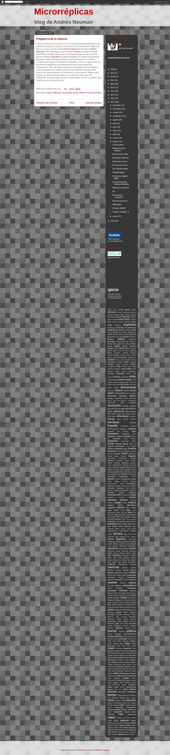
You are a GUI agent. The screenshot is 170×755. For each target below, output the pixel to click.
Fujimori (110, 454)
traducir (110, 703)
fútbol (124, 453)
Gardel (127, 461)
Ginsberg (125, 465)
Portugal (117, 634)
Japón (130, 512)
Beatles (126, 337)
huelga (133, 495)
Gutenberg (126, 479)
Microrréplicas (63, 11)
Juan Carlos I (125, 517)
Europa (132, 429)
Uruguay (111, 710)
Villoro (110, 721)
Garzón (117, 463)
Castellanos (132, 357)
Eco (122, 403)
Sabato (133, 660)
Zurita (132, 734)
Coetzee (111, 374)
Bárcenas (132, 332)
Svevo (122, 687)
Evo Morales (123, 431)
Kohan (117, 529)
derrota (133, 390)
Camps (116, 355)
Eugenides (123, 429)
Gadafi (110, 456)
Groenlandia (131, 474)
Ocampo (117, 600)
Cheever (125, 364)
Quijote (133, 641)
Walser (116, 725)
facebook (125, 434)
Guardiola (111, 476)
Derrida (126, 390)
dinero (133, 395)
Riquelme (111, 653)
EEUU (133, 408)
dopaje (110, 398)
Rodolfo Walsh (113, 655)
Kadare (119, 524)
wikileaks (132, 728)
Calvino (110, 355)
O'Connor (132, 598)
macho (121, 549)
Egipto (110, 411)
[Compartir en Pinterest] (79, 89)
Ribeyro (111, 651)
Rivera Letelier (120, 653)
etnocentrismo (113, 429)
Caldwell (133, 353)
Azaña (110, 332)
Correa (110, 377)
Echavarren (132, 401)
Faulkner (119, 436)
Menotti (118, 570)
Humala (121, 497)
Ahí (113, 191)
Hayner (133, 481)
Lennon (111, 537)
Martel (134, 560)
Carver (115, 357)
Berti (127, 342)
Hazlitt (122, 484)
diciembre (117, 105)
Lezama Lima (125, 537)
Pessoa (126, 621)
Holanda (111, 493)
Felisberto (116, 439)
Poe (134, 628)
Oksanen (128, 600)
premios (98, 93)
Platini (128, 628)
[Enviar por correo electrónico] (70, 89)
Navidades (112, 591)
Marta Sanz (126, 560)
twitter (121, 705)
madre (132, 548)
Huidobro (111, 497)
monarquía (131, 575)
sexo (116, 673)
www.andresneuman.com (119, 58)
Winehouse (122, 730)
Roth (126, 658)
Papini (133, 610)
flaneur (125, 444)
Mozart (125, 580)
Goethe (122, 467)
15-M (121, 310)
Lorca (133, 541)
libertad (110, 539)
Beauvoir (133, 337)
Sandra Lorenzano (114, 664)
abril (115, 134)
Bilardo (110, 344)
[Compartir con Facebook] (77, 89)
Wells (134, 725)
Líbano (133, 537)
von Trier (120, 723)
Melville (133, 564)
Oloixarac (127, 602)
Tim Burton (132, 695)
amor (127, 319)
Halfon (125, 481)
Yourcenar (132, 732)
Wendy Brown (119, 728)
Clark (134, 369)
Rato (134, 644)
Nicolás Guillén (113, 595)
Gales (116, 456)
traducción (130, 700)
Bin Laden (117, 344)
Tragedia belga (118, 172)
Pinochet (132, 623)
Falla (134, 434)
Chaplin (111, 364)
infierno (110, 505)
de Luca (133, 384)
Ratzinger (111, 646)
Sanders (133, 662)
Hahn (109, 481)
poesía (112, 631)
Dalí (134, 380)
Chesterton (111, 366)
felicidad (127, 436)
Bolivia (124, 346)
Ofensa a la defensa (120, 188)
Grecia (124, 474)
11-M (110, 310)
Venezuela (132, 714)
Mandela (133, 551)
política (131, 631)
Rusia (127, 660)
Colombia (120, 373)
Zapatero (121, 734)
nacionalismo (129, 585)
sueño (110, 687)
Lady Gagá (131, 529)
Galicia (123, 456)
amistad (120, 319)
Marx (114, 562)
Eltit (123, 414)
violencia (124, 720)
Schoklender (117, 669)
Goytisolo (111, 472)
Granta (113, 474)
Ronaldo (132, 655)
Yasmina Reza (123, 732)
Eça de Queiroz (119, 401)
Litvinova (118, 542)
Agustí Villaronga (54, 93)
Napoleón (119, 588)
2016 (113, 84)
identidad (112, 500)
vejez (121, 714)
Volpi (115, 723)
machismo (113, 548)
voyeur (133, 723)
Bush (110, 353)
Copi (134, 374)
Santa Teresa (127, 664)
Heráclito (111, 488)
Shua (115, 676)
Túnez (116, 705)
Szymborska (131, 687)
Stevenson (116, 685)
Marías (126, 558)
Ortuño (114, 605)
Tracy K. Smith (120, 700)
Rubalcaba (112, 660)
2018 (113, 76)
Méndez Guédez (129, 568)
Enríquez (133, 416)
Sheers (133, 673)
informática (131, 505)
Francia (132, 448)
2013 (113, 95)
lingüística (121, 539)
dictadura (123, 396)
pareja (118, 612)
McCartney (132, 562)
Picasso (111, 623)
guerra (75, 93)
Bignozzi (133, 342)
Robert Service (131, 653)
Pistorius (117, 626)
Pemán (124, 617)
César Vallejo (123, 362)
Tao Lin (118, 689)
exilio (134, 431)
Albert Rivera (125, 315)
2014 (113, 91)
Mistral (118, 575)
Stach (121, 683)
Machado (132, 546)
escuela (133, 423)
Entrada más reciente (46, 103)
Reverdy (119, 648)
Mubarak (132, 580)
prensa (118, 636)
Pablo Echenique (113, 607)
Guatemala (123, 476)
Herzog (110, 490)
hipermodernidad (121, 490)
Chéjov (133, 364)
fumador (117, 454)
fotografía (118, 449)
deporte (119, 390)
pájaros (117, 610)
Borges (110, 348)
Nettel (110, 593)
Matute (124, 562)
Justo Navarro (131, 521)
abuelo (127, 310)
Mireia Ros (111, 575)
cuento (120, 379)
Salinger (115, 662)
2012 (113, 98)
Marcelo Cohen (129, 555)
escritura (113, 422)
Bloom (128, 344)
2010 (113, 221)
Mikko (126, 573)
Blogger (106, 750)
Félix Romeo (130, 439)
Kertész (120, 526)
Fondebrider (119, 446)
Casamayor (122, 357)
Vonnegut (126, 723)
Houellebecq (125, 495)
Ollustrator (81, 750)
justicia (122, 521)
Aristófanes (111, 328)
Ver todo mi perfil (126, 48)
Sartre (134, 667)
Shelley (110, 676)
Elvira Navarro (131, 414)
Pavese (119, 614)
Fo (135, 444)
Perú (119, 621)
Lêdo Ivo (127, 534)
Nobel (133, 595)
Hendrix (111, 486)
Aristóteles (120, 328)
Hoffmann (132, 490)
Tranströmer (117, 703)
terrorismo (131, 692)
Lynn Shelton (113, 546)
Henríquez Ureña (120, 486)
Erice (119, 419)
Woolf (114, 732)
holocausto (112, 495)
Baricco (115, 334)
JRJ (118, 517)
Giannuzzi (117, 465)
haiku (117, 481)
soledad (126, 678)
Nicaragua (122, 593)
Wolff (128, 730)
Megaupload (123, 564)
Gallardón (132, 456)
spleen (115, 683)
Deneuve (111, 390)
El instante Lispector (120, 158)
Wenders (111, 728)
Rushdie (120, 660)
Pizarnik (126, 626)
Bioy (123, 344)
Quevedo (126, 641)
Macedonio (123, 546)
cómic (128, 374)
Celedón (127, 360)
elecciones (119, 411)
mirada (132, 572)
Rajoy (127, 643)
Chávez (118, 364)
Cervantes (112, 362)
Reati (134, 646)
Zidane (127, 734)
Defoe (110, 388)
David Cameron (130, 382)
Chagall (133, 362)
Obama (110, 600)
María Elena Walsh (115, 558)
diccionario (112, 396)
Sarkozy (128, 667)
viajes (111, 717)
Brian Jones (117, 351)
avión (133, 330)
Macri (126, 549)
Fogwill (110, 446)
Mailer (118, 551)
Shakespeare (124, 673)
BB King (120, 337)
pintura (110, 626)
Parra (125, 612)
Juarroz (133, 519)
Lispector (111, 542)
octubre (116, 112)
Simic (126, 676)
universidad (119, 707)
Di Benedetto (120, 393)
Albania (116, 315)
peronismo (112, 621)
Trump (133, 703)
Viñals (116, 721)
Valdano (124, 710)
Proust (116, 639)
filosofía (118, 444)
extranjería (113, 433)
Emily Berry (112, 416)
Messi (133, 570)
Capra (128, 355)
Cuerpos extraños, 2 (120, 212)
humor (132, 497)
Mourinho (119, 580)
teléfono (132, 689)
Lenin (134, 534)
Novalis (116, 598)
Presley (125, 636)
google (127, 470)
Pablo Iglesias (124, 607)
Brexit (110, 351)
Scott (109, 671)
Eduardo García (114, 409)
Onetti (133, 602)
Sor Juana (126, 680)
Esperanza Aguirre (128, 426)
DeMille (116, 388)
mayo (115, 130)
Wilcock (111, 730)
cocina (124, 371)
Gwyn (133, 479)
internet (120, 507)
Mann (110, 553)
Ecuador (125, 406)
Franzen (120, 451)
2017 (113, 80)
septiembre (117, 116)
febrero (116, 141)
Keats (114, 526)
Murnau (123, 583)
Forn (127, 446)
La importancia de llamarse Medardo (120, 183)
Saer (109, 662)
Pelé (117, 617)
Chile (118, 366)
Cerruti (133, 360)
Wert (126, 728)
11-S (115, 310)
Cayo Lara (119, 360)
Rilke (126, 651)
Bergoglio (111, 342)
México (111, 572)
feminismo (113, 441)
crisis (132, 376)
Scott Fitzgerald (117, 671)
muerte (112, 582)
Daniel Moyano (113, 382)
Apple (110, 325)
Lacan (123, 529)
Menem (111, 570)
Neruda (133, 591)
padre (110, 609)
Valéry (130, 710)
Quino (110, 644)
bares (110, 334)
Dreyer (125, 398)
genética (125, 463)
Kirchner (128, 526)
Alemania (126, 317)
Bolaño (117, 346)
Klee (134, 526)
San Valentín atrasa (120, 169)
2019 (113, 73)
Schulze (125, 669)
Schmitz (110, 669)
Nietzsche (122, 595)
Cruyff (110, 380)
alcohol (118, 317)
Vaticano (111, 714)
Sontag (118, 680)
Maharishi (111, 551)
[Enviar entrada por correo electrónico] (65, 89)
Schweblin (132, 669)
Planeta (110, 628)
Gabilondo (132, 454)
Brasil (122, 348)
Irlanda (133, 508)
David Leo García (114, 384)
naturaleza (131, 588)
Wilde (116, 730)
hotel (119, 495)
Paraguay (111, 612)
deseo (111, 393)
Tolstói (122, 698)
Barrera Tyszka (124, 334)
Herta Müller (131, 488)
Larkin (110, 534)
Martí (109, 562)
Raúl (118, 646)
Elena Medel (130, 411)
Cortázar (116, 377)
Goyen (133, 470)
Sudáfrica (132, 685)
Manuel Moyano (119, 553)
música (132, 582)
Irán (127, 508)
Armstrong (132, 328)
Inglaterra (111, 508)
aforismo (112, 312)
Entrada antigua (94, 103)
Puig (109, 641)
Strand (124, 685)
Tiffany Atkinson (122, 695)
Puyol (119, 641)
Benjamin (132, 339)
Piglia (117, 623)
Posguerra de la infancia (51, 38)
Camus (122, 355)
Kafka (125, 524)
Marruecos (117, 560)
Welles (128, 725)
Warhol (122, 725)
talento (110, 689)
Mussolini (111, 586)
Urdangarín (131, 707)
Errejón (125, 419)
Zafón (110, 734)
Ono (109, 605)
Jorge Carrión (119, 515)
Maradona (117, 555)
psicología (123, 639)
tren (124, 703)
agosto (116, 120)
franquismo (112, 451)
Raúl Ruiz (126, 646)
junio (115, 127)
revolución (127, 648)
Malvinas (125, 551)
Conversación (118, 145)
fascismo (111, 436)
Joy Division (112, 517)
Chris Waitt (132, 366)
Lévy (116, 537)
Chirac (124, 366)
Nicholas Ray (131, 593)
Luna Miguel (131, 544)
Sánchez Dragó (124, 662)
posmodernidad (129, 634)
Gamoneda (111, 458)
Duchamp (132, 398)
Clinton (110, 371)
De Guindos (125, 384)
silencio (120, 676)
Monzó (121, 577)
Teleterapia (116, 204)
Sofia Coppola (114, 678)
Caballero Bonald (121, 353)
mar (109, 555)
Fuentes (133, 451)
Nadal (110, 588)
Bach (120, 332)
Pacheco (133, 607)
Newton (115, 593)
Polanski (122, 631)
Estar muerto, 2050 (120, 154)
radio (121, 644)
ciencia (123, 369)
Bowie (116, 348)
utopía (117, 709)
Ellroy (110, 414)
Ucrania (133, 705)
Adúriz (133, 310)
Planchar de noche (120, 201)
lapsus (133, 531)
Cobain (117, 371)
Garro (110, 463)
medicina (111, 564)
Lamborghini (123, 531)
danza (121, 382)
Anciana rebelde (118, 208)
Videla (133, 718)
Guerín (133, 476)
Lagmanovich (112, 531)
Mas (119, 562)
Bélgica (110, 339)
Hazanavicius (112, 484)
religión (111, 648)
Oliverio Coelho (117, 602)
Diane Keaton (131, 393)
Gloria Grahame (113, 467)
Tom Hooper (131, 698)
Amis (115, 319)
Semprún (127, 671)
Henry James (131, 486)
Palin (122, 610)
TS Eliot (110, 705)
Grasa (119, 474)
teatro (125, 689)
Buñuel (133, 351)
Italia (128, 510)
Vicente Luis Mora (123, 718)
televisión (112, 691)
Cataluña (111, 360)
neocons (123, 590)
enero (115, 216)
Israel (122, 510)
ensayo (111, 419)
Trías (128, 703)
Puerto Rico (132, 639)
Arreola (121, 330)
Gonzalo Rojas (118, 470)
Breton (133, 348)
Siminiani (132, 676)
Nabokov (118, 586)
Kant (129, 524)
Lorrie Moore (113, 544)
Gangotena (123, 458)
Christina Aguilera (114, 369)
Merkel (125, 570)
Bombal (133, 346)
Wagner (110, 725)
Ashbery (128, 330)
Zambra (114, 734)
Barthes (133, 334)
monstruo (111, 577)
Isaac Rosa (113, 510)
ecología (132, 403)
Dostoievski (118, 398)
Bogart (110, 346)
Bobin (133, 344)
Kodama (110, 529)
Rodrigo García (123, 655)
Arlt (126, 328)
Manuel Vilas (131, 553)
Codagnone (132, 371)
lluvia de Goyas (70, 49)
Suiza (116, 687)
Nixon (128, 595)
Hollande (132, 493)
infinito (120, 505)
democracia (128, 387)
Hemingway (131, 484)
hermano (120, 488)
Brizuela (126, 351)
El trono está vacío (120, 165)
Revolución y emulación (117, 196)
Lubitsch (122, 544)
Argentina (129, 324)
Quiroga (116, 644)
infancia (82, 93)
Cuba (114, 380)
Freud (126, 451)
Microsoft (118, 573)
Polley (110, 634)
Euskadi (111, 431)
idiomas (124, 500)
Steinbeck (127, 683)
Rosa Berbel (120, 658)
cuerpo (128, 379)
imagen (118, 502)
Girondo (133, 465)
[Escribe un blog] (72, 89)
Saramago (120, 667)
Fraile (125, 449)
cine (63, 93)
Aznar (115, 332)
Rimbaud (132, 651)
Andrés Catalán (118, 322)
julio (114, 123)
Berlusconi (120, 342)
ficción (111, 443)
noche (110, 598)
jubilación (111, 521)
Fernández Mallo (128, 441)
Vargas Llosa (130, 712)
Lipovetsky (132, 539)
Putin (114, 641)
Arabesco (117, 325)
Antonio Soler (130, 322)
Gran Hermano (125, 472)
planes (133, 626)
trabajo (111, 700)
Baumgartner (112, 337)
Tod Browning (113, 698)
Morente (111, 580)
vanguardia (117, 712)
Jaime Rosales (121, 512)
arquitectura (112, 330)
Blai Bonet (56, 57)
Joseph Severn (131, 515)
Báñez (125, 332)
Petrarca (133, 621)
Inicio (71, 103)
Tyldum (127, 705)
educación (125, 409)
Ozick (134, 605)
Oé (123, 600)
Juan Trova (126, 519)
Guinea (117, 479)
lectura (117, 533)
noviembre (117, 109)
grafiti (116, 472)
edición (133, 406)
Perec (119, 619)
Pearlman (127, 614)
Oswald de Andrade (124, 605)
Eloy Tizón (116, 414)
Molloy (124, 575)
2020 (113, 69)
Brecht (127, 348)
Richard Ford (119, 651)
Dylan (110, 401)
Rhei (134, 648)
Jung (117, 521)
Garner (133, 461)
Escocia (133, 419)
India (125, 503)
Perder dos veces (119, 161)
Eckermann (111, 403)
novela (123, 597)
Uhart (109, 707)
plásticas (119, 628)
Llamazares (127, 542)
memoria (90, 93)
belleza (121, 339)
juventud (112, 524)
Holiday (121, 493)
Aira (131, 312)
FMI (131, 444)
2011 (113, 102)
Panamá (127, 610)
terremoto (122, 692)
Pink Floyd (124, 623)
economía (114, 405)
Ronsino (111, 658)
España (69, 93)
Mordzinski (131, 577)
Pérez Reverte (130, 619)
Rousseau (132, 658)
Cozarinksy (124, 377)
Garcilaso (119, 461)
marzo (115, 138)
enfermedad (123, 416)
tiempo (112, 694)
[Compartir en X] (74, 89)
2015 (113, 87)
